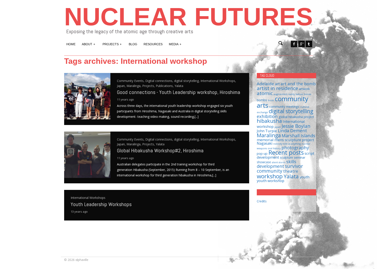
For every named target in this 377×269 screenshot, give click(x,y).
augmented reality (284, 94)
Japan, (122, 86)
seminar (299, 157)
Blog (133, 44)
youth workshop (270, 180)
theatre (290, 171)
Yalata (179, 86)
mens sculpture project (294, 139)
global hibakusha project (296, 117)
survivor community (280, 168)
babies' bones (303, 94)
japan (277, 126)
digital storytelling (291, 111)
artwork (304, 89)
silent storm (278, 162)
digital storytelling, (187, 81)
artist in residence (277, 88)
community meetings (284, 106)
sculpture (286, 157)
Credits (262, 201)
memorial (265, 139)
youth (304, 176)
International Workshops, (218, 81)
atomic (265, 93)
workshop (270, 176)
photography (295, 147)
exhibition (267, 116)
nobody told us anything (287, 143)
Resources (153, 44)
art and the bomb (298, 83)
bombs (262, 100)
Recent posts (286, 152)
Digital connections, (159, 81)
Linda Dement (292, 130)
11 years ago (125, 99)
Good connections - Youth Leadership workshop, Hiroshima (178, 92)
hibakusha (269, 120)
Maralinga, (134, 86)
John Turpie (267, 130)
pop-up (262, 153)
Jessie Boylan (296, 126)
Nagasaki (264, 143)
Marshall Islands (298, 135)
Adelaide (265, 83)
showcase (264, 162)
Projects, (149, 86)
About (88, 44)
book (271, 100)
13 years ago (79, 211)
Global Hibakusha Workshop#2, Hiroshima (160, 150)
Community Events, (131, 81)
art (277, 83)
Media (175, 44)
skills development (276, 163)
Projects (112, 44)
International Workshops (88, 198)
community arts (282, 101)
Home (70, 44)
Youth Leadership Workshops (101, 204)
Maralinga (269, 135)
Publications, (165, 86)
